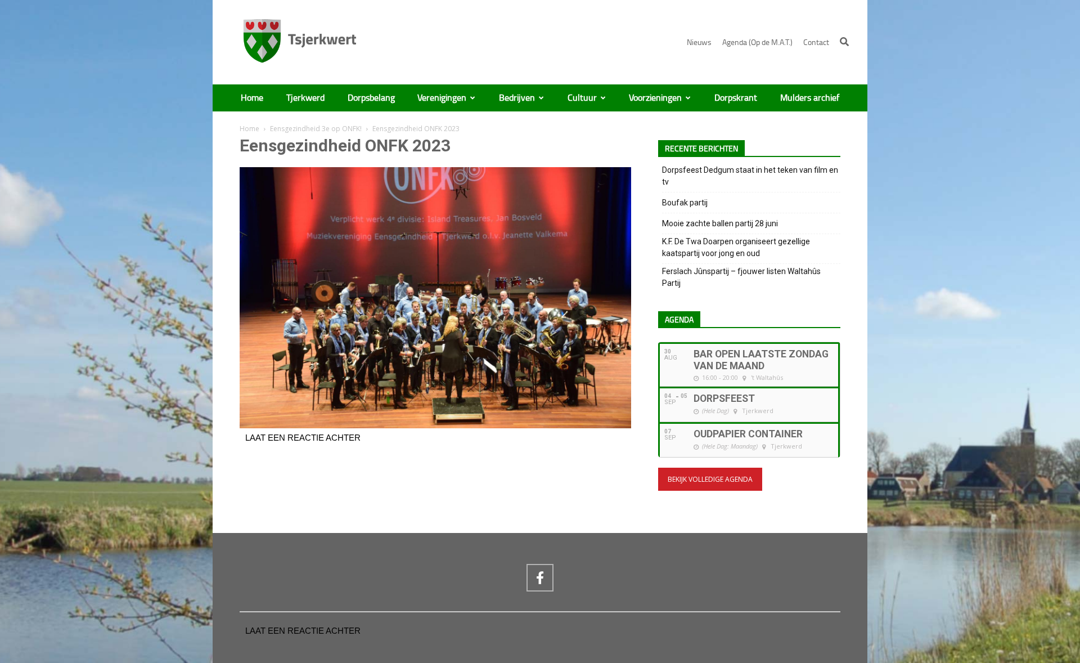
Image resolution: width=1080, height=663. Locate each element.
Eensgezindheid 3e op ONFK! (316, 128)
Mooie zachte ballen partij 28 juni (720, 223)
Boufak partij (685, 202)
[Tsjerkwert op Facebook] (540, 577)
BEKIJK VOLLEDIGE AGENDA (710, 479)
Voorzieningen (655, 98)
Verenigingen (441, 98)
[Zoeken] (844, 41)
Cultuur (582, 98)
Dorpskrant (735, 98)
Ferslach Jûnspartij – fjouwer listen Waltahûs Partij (741, 277)
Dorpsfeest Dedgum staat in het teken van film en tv (750, 175)
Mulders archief (809, 98)
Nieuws (699, 42)
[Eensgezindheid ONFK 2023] (435, 425)
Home (252, 98)
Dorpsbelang (371, 98)
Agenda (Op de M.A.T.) (757, 42)
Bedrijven (517, 98)
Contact (816, 42)
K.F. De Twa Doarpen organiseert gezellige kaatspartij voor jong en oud (736, 247)
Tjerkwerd (305, 98)
